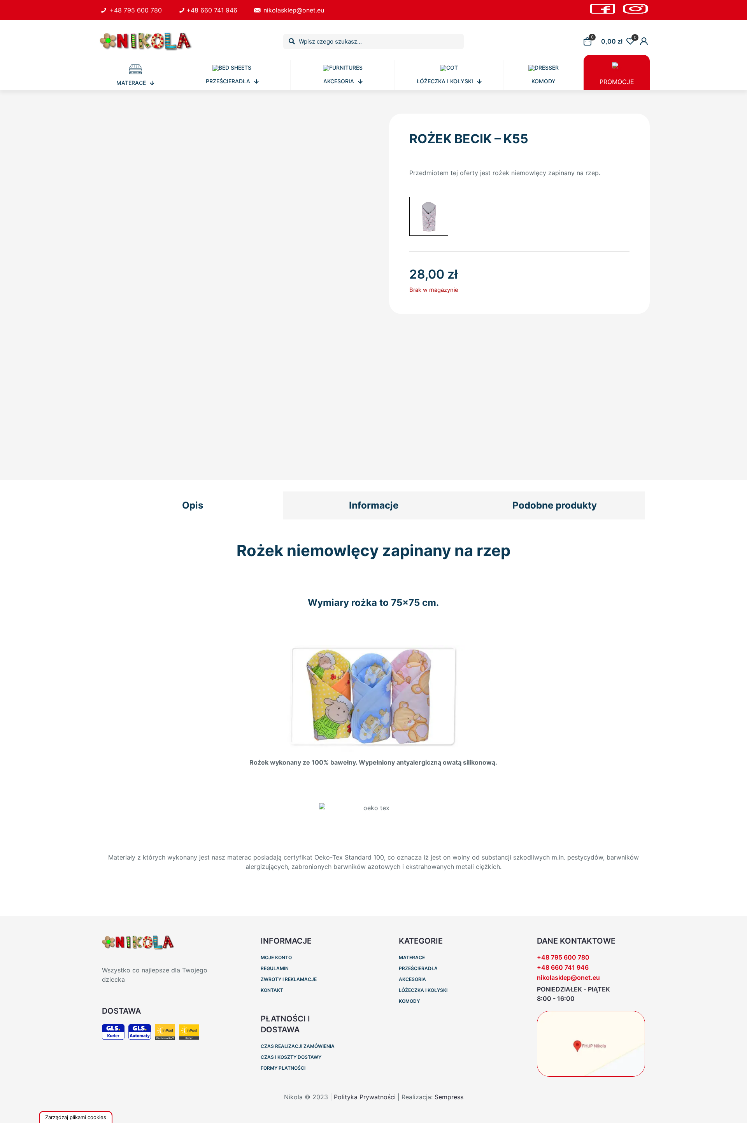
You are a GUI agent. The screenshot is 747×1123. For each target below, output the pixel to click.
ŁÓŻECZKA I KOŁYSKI (423, 990)
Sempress (449, 1097)
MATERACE (412, 957)
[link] (591, 1044)
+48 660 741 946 (563, 967)
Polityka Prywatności (365, 1097)
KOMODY (409, 1001)
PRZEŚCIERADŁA (418, 968)
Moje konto (276, 957)
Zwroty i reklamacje (289, 979)
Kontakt (272, 990)
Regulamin (275, 968)
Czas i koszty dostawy (291, 1057)
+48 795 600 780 (563, 957)
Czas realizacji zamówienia (298, 1046)
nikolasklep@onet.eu (568, 977)
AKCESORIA (412, 979)
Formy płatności (283, 1068)
